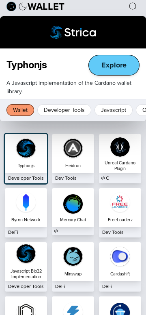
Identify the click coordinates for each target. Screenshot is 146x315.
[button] (23, 6)
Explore (114, 65)
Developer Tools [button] (64, 110)
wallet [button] (46, 6)
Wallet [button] (20, 110)
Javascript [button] (113, 110)
